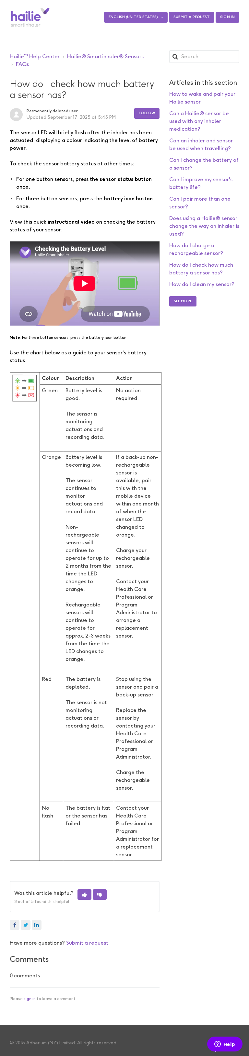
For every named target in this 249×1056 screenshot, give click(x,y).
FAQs (22, 64)
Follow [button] (147, 113)
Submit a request (191, 17)
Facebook (14, 925)
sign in (30, 998)
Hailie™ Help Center (35, 56)
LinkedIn (37, 925)
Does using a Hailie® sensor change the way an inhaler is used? (204, 226)
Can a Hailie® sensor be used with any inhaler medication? (199, 121)
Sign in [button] (227, 17)
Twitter (25, 925)
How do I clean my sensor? (201, 284)
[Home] (30, 17)
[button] (84, 894)
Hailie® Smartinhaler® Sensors (105, 56)
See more (183, 301)
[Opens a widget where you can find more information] (225, 1045)
